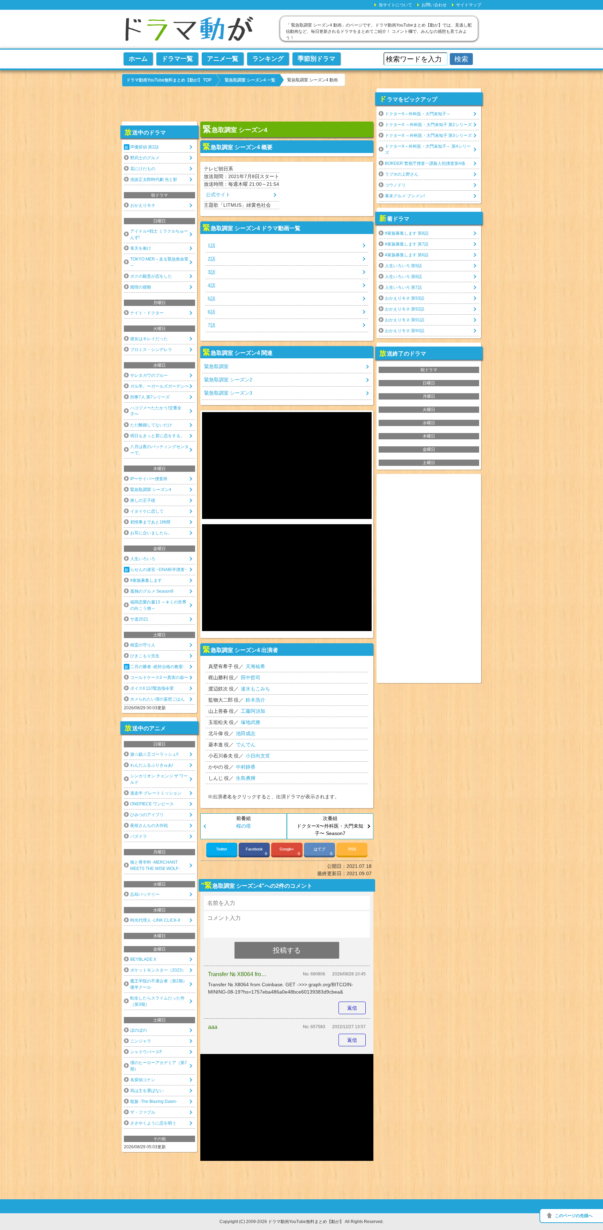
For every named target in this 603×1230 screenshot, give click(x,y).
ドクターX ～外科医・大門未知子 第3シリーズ (428, 135)
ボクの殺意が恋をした (151, 276)
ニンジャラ (140, 1041)
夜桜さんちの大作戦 (149, 825)
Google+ (289, 851)
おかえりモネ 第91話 (404, 319)
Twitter (221, 849)
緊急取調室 (216, 366)
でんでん (245, 744)
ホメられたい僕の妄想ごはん (157, 699)
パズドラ (138, 836)
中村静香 (245, 767)
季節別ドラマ (316, 58)
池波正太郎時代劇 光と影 (153, 179)
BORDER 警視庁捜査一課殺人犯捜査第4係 (425, 163)
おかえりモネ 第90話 (404, 330)
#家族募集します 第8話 (407, 233)
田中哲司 (250, 677)
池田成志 (245, 733)
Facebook (256, 851)
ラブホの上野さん (401, 174)
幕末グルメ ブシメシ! (405, 195)
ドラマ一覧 (177, 58)
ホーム (138, 58)
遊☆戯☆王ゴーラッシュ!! (154, 754)
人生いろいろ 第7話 (403, 287)
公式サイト (218, 194)
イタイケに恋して (147, 511)
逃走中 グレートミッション (155, 793)
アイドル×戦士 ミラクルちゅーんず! (159, 234)
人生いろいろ (142, 558)
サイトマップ (468, 4)
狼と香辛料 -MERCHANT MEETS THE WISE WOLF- (155, 865)
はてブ (323, 851)
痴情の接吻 (140, 287)
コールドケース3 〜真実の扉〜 (159, 677)
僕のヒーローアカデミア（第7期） (158, 1065)
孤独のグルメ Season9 (151, 591)
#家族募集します (146, 580)
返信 (352, 1008)
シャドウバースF (146, 1051)
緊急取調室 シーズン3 (228, 393)
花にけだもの (142, 168)
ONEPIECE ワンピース (152, 803)
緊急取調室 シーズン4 (150, 489)
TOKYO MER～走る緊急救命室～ (159, 262)
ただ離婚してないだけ (151, 425)
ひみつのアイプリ (147, 814)
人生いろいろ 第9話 (403, 265)
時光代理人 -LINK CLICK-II (155, 920)
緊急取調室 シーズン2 (228, 379)
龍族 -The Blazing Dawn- (153, 1101)
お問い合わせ (434, 4)
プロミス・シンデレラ (151, 349)
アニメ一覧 (222, 58)
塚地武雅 (250, 722)
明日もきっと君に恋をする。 (157, 435)
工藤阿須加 (253, 711)
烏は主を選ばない (147, 1090)
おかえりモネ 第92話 (404, 309)
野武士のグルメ (144, 157)
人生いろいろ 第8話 (403, 276)
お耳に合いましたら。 (151, 532)
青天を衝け (140, 248)
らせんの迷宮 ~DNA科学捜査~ (158, 569)
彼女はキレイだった (149, 338)
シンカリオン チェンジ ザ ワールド (159, 779)
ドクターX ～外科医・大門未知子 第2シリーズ (428, 124)
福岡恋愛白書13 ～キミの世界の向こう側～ (158, 605)
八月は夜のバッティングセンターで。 (159, 449)
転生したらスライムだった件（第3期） (157, 1001)
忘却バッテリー (144, 894)
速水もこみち (255, 688)
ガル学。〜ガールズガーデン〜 (159, 386)
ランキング (268, 58)
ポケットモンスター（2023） (158, 970)
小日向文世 (258, 756)
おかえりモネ (142, 205)
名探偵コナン (142, 1079)
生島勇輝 (245, 778)
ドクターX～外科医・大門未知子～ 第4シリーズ (428, 149)
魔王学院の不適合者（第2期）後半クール (158, 984)
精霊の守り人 (142, 645)
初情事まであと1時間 (150, 522)
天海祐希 (255, 666)
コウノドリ (395, 185)
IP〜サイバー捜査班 (149, 478)
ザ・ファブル (142, 1112)
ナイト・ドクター (147, 312)
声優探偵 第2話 (144, 147)
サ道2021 (139, 619)
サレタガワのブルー (149, 375)
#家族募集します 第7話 (407, 244)
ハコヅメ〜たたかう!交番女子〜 (155, 411)
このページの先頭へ (574, 1215)
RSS (352, 849)
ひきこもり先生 (144, 655)
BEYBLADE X (143, 959)
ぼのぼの (138, 1030)
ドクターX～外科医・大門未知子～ (418, 113)
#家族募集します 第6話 (407, 254)
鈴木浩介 (255, 700)
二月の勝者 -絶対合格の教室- (157, 666)
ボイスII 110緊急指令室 (152, 688)
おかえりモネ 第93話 (404, 298)
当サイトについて (395, 4)
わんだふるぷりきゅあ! (151, 765)
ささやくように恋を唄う (153, 1123)
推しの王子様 (142, 500)
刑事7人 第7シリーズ (150, 397)
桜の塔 (243, 826)
